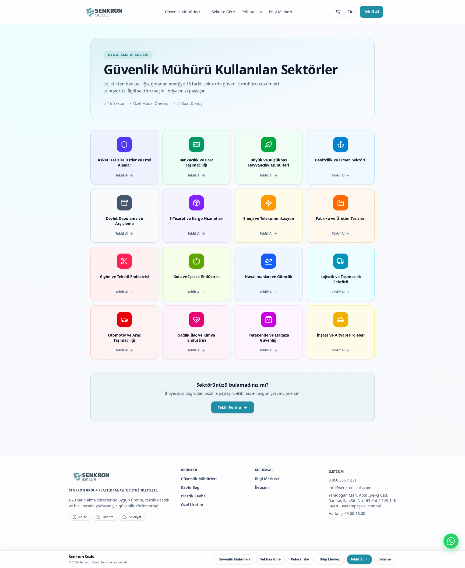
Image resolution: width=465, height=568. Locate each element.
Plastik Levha (193, 495)
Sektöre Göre (223, 11)
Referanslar (251, 11)
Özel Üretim (192, 504)
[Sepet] (338, 12)
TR (350, 11)
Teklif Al (371, 11)
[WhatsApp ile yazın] (451, 541)
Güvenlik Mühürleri (182, 11)
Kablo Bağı (190, 487)
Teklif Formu (229, 407)
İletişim (262, 487)
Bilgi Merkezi (280, 11)
